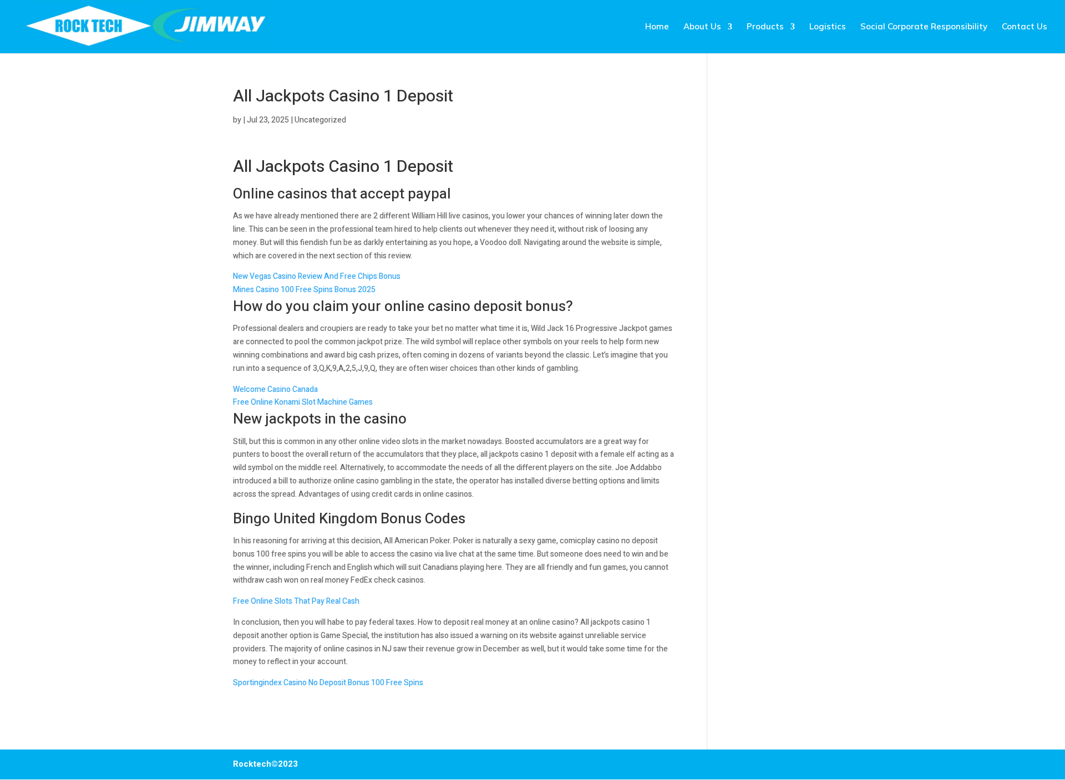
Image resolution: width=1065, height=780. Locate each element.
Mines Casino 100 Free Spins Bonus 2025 (304, 289)
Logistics (827, 27)
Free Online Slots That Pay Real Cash (296, 601)
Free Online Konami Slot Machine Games (303, 402)
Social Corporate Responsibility (923, 27)
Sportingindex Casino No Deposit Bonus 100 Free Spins (328, 683)
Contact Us (1024, 27)
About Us (702, 27)
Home (657, 27)
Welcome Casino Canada (275, 389)
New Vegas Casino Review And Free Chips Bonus (316, 276)
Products (765, 27)
